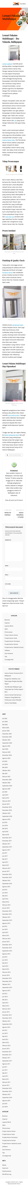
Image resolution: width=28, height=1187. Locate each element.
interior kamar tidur (8, 140)
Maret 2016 (5, 902)
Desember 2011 (7, 1052)
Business (7, 620)
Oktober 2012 (6, 1021)
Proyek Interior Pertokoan (12, 641)
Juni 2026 (5, 721)
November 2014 (7, 948)
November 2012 (7, 1018)
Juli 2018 (4, 822)
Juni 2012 (5, 1033)
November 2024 (7, 755)
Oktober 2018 (6, 813)
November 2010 (7, 1091)
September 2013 (7, 987)
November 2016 (7, 877)
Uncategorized (9, 659)
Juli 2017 (4, 853)
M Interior (16, 1182)
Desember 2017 (7, 838)
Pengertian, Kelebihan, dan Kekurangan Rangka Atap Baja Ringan (13, 681)
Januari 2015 (6, 941)
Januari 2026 (6, 731)
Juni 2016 (5, 893)
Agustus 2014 (6, 954)
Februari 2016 (6, 905)
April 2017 (5, 862)
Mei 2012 (5, 1036)
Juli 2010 (4, 1103)
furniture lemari (7, 272)
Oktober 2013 (6, 984)
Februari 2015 (6, 938)
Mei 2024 (5, 767)
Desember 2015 (7, 911)
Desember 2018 (7, 807)
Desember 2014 (7, 945)
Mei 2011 (5, 1073)
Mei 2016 (5, 896)
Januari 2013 (6, 1012)
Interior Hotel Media (10, 703)
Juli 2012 (4, 1030)
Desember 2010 (7, 1088)
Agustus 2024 (6, 758)
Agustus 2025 (6, 746)
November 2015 (7, 914)
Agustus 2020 (6, 789)
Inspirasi (7, 623)
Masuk (4, 1165)
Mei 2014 (5, 963)
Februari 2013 (6, 1009)
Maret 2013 (5, 1006)
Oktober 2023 (6, 770)
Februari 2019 (6, 801)
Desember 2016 (7, 874)
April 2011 (5, 1076)
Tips (6, 656)
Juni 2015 (5, 929)
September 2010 (7, 1097)
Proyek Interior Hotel (11, 638)
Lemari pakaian (7, 64)
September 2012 (7, 1024)
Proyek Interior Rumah (15, 455)
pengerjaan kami (17, 325)
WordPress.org (6, 1174)
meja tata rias (9, 217)
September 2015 (7, 920)
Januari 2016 (6, 908)
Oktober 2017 (6, 844)
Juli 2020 (4, 792)
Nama (7, 565)
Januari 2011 (6, 1085)
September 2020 (7, 786)
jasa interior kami (14, 415)
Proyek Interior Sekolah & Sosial (14, 647)
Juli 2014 (4, 957)
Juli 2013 (4, 993)
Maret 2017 (5, 865)
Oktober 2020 (6, 783)
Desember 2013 (7, 978)
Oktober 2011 (6, 1058)
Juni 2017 (5, 856)
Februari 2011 (6, 1082)
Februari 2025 (6, 752)
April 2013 (5, 1003)
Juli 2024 (4, 761)
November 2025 (7, 737)
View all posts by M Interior (14, 500)
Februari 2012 (6, 1045)
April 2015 (5, 932)
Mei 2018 (5, 828)
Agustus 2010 (6, 1100)
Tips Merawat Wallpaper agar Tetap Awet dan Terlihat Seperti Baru (14, 689)
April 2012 (5, 1039)
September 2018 (7, 816)
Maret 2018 (5, 835)
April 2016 (5, 899)
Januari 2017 (6, 871)
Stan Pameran (9, 653)
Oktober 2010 (6, 1094)
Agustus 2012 (6, 1027)
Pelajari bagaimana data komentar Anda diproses (13, 603)
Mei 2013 (5, 1000)
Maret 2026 (5, 728)
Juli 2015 (4, 926)
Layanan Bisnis (9, 626)
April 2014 (5, 966)
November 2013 (7, 981)
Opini (6, 629)
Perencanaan (8, 632)
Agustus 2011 (6, 1064)
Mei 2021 (5, 773)
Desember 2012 (7, 1015)
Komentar (8, 540)
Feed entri (5, 1168)
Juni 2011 (5, 1070)
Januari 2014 (6, 975)
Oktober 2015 (6, 917)
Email (7, 574)
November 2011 (7, 1055)
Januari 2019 (6, 804)
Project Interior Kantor (11, 635)
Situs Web (8, 584)
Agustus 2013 (6, 990)
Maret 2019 (5, 798)
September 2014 (7, 951)
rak (15, 120)
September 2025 (7, 743)
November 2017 (7, 841)
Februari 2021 (6, 776)
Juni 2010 (5, 1107)
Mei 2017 (5, 859)
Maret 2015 (5, 935)
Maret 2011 (5, 1079)
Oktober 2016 (6, 880)
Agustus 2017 (6, 850)
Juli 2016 (4, 890)
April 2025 (5, 749)
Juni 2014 (5, 960)
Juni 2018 (5, 825)
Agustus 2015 (6, 923)
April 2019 (5, 795)
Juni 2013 (5, 997)
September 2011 (7, 1061)
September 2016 (7, 883)
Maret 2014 (5, 969)
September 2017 (7, 847)
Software (7, 650)
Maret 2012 (5, 1042)
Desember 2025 (7, 734)
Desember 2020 (7, 779)
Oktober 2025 (6, 740)
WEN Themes (17, 1183)
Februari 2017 (6, 868)
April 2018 (5, 831)
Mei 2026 (5, 724)
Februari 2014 (6, 972)
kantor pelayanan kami (11, 435)
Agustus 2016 (6, 886)
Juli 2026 (4, 718)
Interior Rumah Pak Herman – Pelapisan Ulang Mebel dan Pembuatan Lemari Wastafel (13, 697)
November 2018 (7, 810)
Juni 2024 (5, 764)
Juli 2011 (4, 1067)
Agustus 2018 (6, 819)
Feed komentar (6, 1171)
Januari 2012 (6, 1048)
